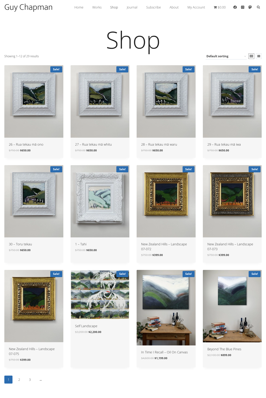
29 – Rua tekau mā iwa (224, 144)
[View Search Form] (258, 7)
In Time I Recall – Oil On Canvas (164, 352)
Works (97, 7)
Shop (114, 7)
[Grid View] (251, 56)
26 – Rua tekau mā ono (26, 144)
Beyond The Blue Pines (224, 349)
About (174, 7)
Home (78, 7)
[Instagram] (242, 7)
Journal (132, 7)
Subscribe (153, 7)
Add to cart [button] (18, 261)
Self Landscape (86, 326)
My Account (196, 7)
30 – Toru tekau (20, 244)
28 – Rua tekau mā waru (159, 144)
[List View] (259, 56)
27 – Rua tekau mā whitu (93, 144)
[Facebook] (235, 7)
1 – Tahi (80, 244)
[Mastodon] (250, 7)
